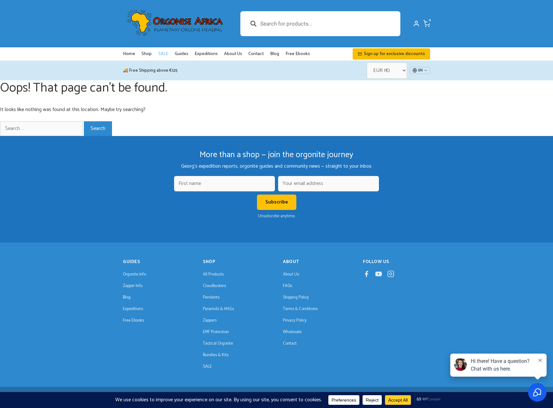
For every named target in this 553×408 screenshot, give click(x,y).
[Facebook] (366, 275)
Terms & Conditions (300, 309)
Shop (146, 54)
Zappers (210, 320)
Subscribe (276, 202)
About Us (233, 54)
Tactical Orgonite (218, 343)
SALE (163, 54)
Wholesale (292, 332)
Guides (181, 54)
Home (129, 54)
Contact (256, 54)
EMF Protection (216, 332)
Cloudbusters (214, 286)
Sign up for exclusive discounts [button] (394, 54)
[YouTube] (378, 275)
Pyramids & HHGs (218, 309)
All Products (213, 274)
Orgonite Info (134, 274)
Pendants (211, 297)
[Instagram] (390, 275)
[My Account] (416, 23)
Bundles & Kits (215, 355)
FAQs (287, 286)
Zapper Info (132, 286)
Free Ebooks (297, 54)
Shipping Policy (296, 297)
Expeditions (206, 54)
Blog (274, 54)
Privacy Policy (295, 320)
